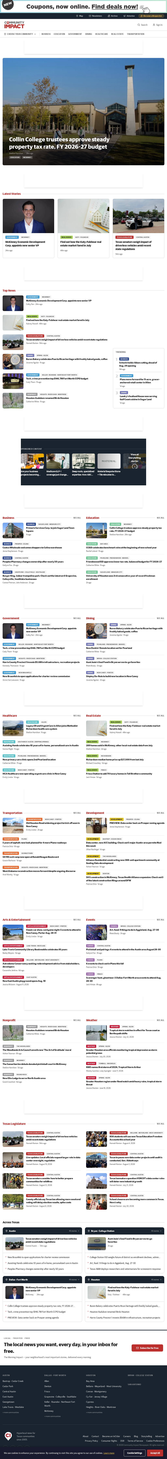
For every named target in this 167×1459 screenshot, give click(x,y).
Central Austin (9, 1391)
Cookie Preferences (155, 1441)
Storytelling (146, 1436)
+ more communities (11, 1412)
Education (59, 34)
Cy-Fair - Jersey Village (96, 1396)
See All (77, 518)
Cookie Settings (134, 1453)
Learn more (109, 1453)
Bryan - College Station (102, 1231)
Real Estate (117, 34)
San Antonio (134, 1384)
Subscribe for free (149, 1348)
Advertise (159, 1436)
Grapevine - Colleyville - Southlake (60, 1396)
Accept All (155, 1453)
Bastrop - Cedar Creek (13, 1381)
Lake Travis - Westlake (13, 1407)
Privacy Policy (91, 1441)
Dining (88, 34)
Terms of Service (135, 1441)
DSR (122, 1441)
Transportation (135, 34)
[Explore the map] (83, 6)
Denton (47, 1386)
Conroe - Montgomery (96, 1391)
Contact (95, 1436)
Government (75, 34)
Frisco (47, 1391)
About (85, 1436)
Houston (95, 1279)
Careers (127, 1436)
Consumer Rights (109, 1441)
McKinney (48, 1411)
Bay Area (90, 1381)
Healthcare (101, 34)
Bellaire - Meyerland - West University (103, 1386)
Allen (46, 1381)
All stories (73, 1231)
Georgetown (8, 1402)
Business (46, 34)
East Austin (8, 1396)
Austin (12, 1231)
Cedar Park (8, 1386)
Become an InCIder (111, 1436)
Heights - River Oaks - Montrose (101, 1407)
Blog (136, 1436)
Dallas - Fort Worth (18, 1279)
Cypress (90, 1402)
